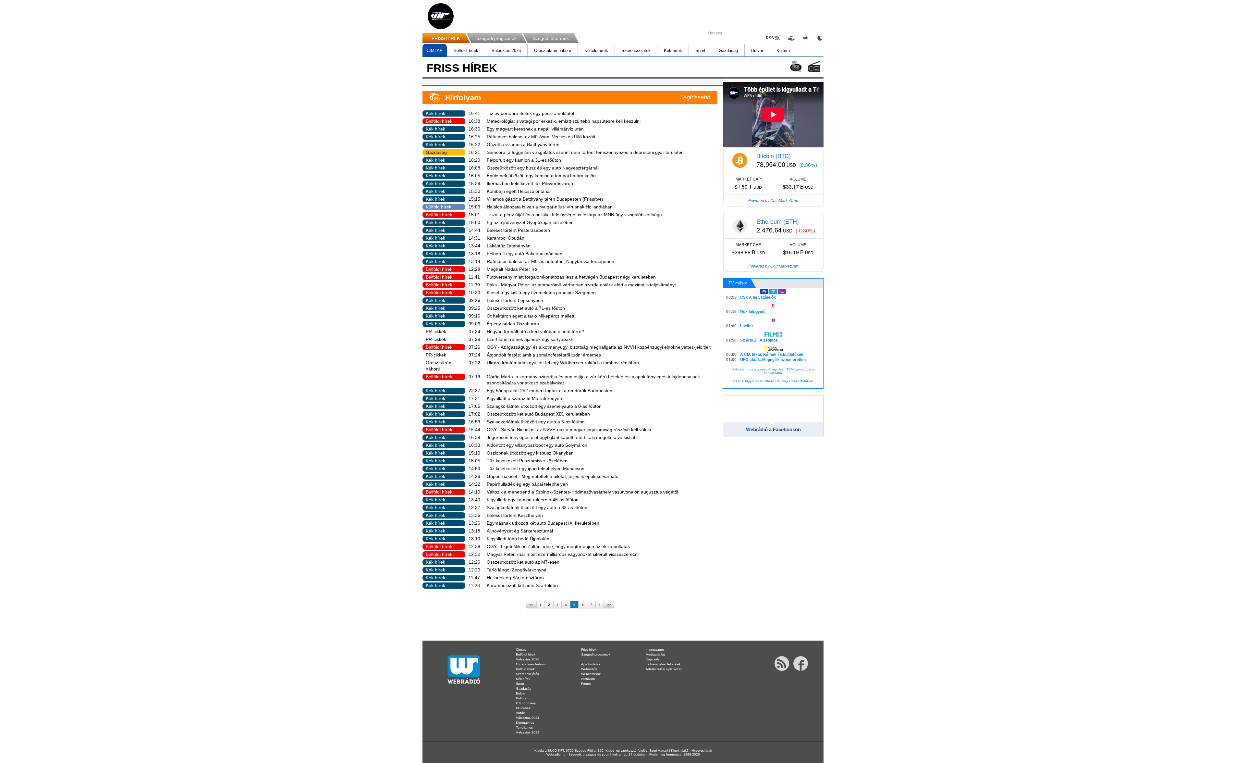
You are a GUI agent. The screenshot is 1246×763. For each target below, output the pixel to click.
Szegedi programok (496, 38)
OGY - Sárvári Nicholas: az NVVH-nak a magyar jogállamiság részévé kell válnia (569, 429)
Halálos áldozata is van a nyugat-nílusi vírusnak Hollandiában (550, 206)
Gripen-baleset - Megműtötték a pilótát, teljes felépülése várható (552, 476)
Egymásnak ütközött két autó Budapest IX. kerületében (543, 523)
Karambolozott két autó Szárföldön (522, 585)
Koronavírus (525, 722)
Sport (700, 50)
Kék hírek (673, 50)
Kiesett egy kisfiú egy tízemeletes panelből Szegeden (541, 292)
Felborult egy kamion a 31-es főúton (524, 160)
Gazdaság (728, 50)
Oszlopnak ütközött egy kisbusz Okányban (530, 453)
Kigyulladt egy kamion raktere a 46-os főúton (533, 499)
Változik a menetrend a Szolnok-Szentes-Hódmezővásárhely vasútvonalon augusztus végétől (582, 491)
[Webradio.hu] (441, 16)
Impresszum (655, 649)
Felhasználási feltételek (663, 664)
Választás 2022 (527, 732)
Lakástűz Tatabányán (509, 245)
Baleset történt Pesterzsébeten (518, 230)
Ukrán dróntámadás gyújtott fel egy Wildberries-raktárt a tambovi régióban (563, 362)
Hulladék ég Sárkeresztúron (515, 577)
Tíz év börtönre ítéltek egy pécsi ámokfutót (530, 113)
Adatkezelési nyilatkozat (664, 669)
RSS (770, 38)
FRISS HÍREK (446, 38)
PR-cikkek (436, 331)
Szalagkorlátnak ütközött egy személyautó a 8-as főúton (544, 406)
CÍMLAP (435, 50)
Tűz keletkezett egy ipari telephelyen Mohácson (535, 468)
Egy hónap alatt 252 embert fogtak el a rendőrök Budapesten (549, 390)
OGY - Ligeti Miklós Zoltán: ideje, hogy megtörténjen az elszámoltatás (558, 546)
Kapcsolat (653, 659)
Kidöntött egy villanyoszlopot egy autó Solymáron (537, 445)
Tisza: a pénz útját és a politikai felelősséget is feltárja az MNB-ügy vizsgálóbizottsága (574, 214)
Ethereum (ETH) (777, 221)
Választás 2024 (527, 717)
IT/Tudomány (526, 703)
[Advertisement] (1220, 103)
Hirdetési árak (701, 750)
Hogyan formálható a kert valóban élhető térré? (535, 331)
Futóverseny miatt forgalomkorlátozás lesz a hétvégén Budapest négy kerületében (571, 277)
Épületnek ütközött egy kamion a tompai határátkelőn (541, 175)
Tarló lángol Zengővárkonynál (517, 569)
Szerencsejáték (636, 50)
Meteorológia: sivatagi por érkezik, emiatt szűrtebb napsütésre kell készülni (564, 121)
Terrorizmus (524, 727)
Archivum (588, 679)
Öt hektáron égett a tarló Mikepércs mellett (530, 316)
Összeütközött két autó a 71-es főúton (526, 308)
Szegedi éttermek (551, 38)
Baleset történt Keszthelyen (515, 515)
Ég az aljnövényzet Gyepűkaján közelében (530, 222)
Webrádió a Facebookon (773, 429)
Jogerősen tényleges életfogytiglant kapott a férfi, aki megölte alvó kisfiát (561, 437)
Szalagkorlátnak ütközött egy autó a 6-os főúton (536, 421)
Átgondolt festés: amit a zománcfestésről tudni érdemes (544, 354)
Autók (520, 713)
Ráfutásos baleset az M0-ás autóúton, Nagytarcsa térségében (550, 261)
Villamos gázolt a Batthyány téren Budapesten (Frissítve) (545, 199)
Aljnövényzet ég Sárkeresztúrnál (520, 530)
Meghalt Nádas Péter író (512, 269)
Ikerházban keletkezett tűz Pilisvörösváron (530, 183)
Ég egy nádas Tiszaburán (513, 323)
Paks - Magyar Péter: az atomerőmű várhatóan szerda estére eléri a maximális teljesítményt (581, 284)
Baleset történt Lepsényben (515, 300)
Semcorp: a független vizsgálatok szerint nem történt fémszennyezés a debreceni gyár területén (585, 152)
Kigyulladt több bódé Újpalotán (518, 538)
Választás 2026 (506, 50)
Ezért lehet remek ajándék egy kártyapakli (530, 339)
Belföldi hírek (466, 50)
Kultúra (783, 50)
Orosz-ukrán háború (552, 50)
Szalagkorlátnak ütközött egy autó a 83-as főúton (537, 507)
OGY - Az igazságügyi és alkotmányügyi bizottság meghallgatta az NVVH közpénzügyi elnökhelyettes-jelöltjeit (599, 347)
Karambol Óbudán (505, 238)
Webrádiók (589, 669)
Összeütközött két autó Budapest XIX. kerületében (538, 414)
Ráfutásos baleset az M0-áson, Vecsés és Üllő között (541, 136)
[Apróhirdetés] (805, 38)
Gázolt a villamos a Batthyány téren (523, 144)
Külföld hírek (596, 50)
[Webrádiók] (814, 66)
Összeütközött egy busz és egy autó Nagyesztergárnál (543, 167)
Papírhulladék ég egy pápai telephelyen (527, 484)
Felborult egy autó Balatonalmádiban (524, 253)
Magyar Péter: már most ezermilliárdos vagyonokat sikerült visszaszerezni (563, 554)
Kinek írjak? (680, 750)
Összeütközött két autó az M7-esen (523, 562)
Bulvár (757, 50)
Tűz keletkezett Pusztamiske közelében (527, 460)
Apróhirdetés (590, 664)
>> (609, 605)
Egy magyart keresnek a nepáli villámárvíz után (535, 128)
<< (531, 605)
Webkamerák (591, 674)
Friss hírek (588, 649)
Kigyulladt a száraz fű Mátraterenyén (524, 398)
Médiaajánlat (655, 654)
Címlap (521, 649)
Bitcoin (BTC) (773, 155)
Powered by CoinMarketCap (773, 200)
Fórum (586, 683)
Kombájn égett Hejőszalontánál (519, 191)
